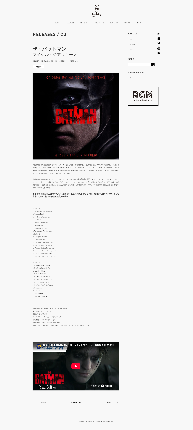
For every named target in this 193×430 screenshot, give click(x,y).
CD (131, 39)
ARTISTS (84, 23)
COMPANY (114, 23)
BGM (139, 23)
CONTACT (127, 23)
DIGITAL (132, 44)
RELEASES (70, 23)
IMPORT (132, 49)
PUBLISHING (98, 23)
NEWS (57, 23)
